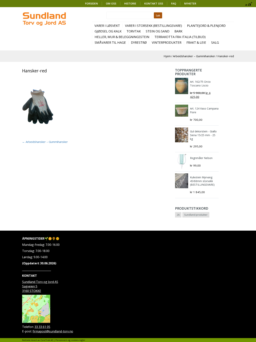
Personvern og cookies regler (70, 340)
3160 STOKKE (31, 291)
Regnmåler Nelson (201, 158)
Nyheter (190, 3)
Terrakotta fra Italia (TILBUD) (180, 37)
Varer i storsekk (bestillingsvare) (153, 26)
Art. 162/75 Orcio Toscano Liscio (200, 83)
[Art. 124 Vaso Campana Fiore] (181, 111)
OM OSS (111, 3)
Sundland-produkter (195, 214)
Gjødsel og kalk (108, 31)
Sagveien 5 (29, 286)
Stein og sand (157, 31)
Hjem (167, 56)
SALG (215, 42)
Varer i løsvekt (107, 26)
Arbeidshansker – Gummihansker (194, 56)
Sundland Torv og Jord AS (40, 282)
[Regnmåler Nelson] (181, 161)
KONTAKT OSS (153, 3)
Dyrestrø (139, 42)
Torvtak (134, 31)
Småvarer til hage (110, 42)
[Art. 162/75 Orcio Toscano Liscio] (181, 86)
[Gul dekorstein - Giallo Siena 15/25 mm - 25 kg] (181, 135)
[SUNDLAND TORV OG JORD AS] (44, 19)
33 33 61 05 (42, 327)
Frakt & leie (196, 42)
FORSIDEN (91, 3)
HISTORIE (130, 3)
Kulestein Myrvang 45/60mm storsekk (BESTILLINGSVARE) (202, 181)
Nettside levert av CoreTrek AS (37, 340)
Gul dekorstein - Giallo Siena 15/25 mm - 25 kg (203, 135)
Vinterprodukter (166, 42)
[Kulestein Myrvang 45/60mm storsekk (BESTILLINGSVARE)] (181, 180)
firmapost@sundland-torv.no (53, 331)
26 (178, 214)
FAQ (173, 3)
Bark (178, 31)
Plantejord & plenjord (206, 26)
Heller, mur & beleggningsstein (122, 37)
